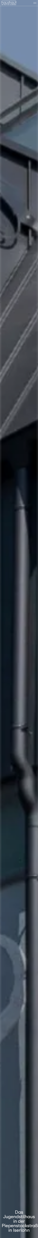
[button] (34, 3)
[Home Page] (9, 3)
